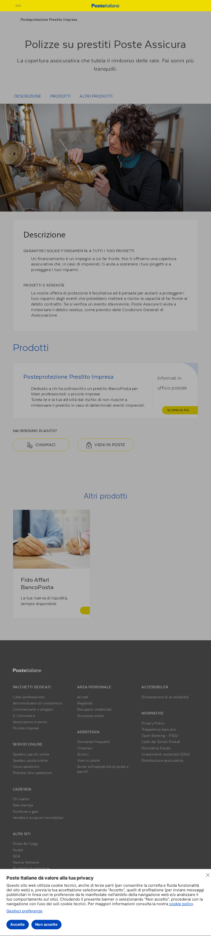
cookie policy (181, 903)
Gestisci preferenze (24, 911)
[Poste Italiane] (105, 5)
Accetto (17, 924)
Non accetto (46, 924)
